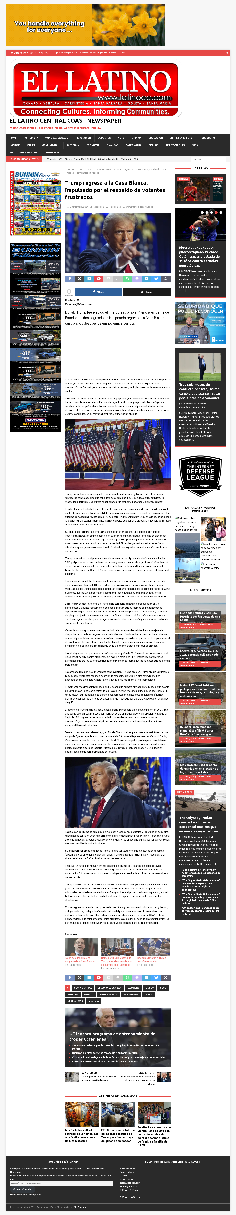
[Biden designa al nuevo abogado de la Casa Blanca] (81, 947)
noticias (73, 994)
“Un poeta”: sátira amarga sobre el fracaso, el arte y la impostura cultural (201, 910)
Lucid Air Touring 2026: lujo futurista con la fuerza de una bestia (200, 616)
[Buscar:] (208, 159)
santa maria (131, 994)
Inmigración (83, 138)
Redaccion (98, 207)
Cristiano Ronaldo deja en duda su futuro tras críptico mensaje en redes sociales (118, 1057)
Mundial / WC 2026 (56, 138)
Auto (121, 138)
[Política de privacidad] (227, 53)
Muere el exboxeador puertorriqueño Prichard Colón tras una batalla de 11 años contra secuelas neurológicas (199, 256)
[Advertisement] (118, 354)
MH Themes (80, 1207)
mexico (149, 988)
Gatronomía (133, 145)
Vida (195, 145)
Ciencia (72, 145)
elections (133, 988)
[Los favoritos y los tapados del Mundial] (193, 189)
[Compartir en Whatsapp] (127, 279)
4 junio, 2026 (188, 739)
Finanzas (112, 145)
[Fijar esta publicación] (98, 279)
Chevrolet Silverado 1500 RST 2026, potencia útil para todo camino (200, 654)
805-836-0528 (126, 1179)
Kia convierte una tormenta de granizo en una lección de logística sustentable (199, 768)
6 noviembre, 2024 (79, 207)
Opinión (154, 145)
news (163, 988)
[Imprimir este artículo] (117, 279)
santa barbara (108, 994)
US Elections (75, 1001)
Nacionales (115, 207)
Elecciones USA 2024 (109, 988)
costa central (83, 988)
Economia (93, 145)
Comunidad (49, 145)
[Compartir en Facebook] (70, 279)
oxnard (88, 994)
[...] (184, 290)
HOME (12, 138)
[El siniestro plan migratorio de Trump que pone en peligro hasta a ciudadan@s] (187, 524)
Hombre (15, 145)
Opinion (137, 138)
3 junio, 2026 (188, 777)
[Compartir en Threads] (165, 279)
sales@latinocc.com (130, 1183)
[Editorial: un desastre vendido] (213, 566)
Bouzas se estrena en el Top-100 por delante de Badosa (105, 1061)
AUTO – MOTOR (200, 590)
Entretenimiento (181, 138)
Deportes (104, 138)
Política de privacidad (24, 152)
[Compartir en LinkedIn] (89, 279)
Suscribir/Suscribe (22, 1189)
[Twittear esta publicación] (79, 279)
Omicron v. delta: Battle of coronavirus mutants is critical (105, 1053)
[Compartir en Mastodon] (137, 279)
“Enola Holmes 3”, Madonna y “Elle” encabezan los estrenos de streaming (201, 872)
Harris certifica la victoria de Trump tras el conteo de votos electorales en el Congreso (117, 961)
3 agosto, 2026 (189, 624)
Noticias (29, 138)
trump (148, 994)
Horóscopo (207, 138)
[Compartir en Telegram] (146, 279)
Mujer (31, 145)
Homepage (53, 152)
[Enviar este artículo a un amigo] (108, 279)
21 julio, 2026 (189, 701)
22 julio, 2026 (189, 663)
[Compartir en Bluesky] (156, 279)
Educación (156, 138)
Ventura (94, 1001)
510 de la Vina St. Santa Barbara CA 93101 (128, 1172)
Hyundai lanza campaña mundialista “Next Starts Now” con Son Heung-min (197, 730)
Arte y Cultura (175, 145)
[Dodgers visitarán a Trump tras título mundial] (153, 947)
